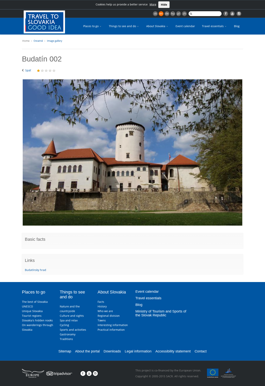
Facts (101, 302)
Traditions (66, 339)
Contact (201, 351)
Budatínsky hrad (35, 270)
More (153, 4)
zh (184, 13)
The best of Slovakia (35, 302)
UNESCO (27, 306)
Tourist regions (32, 316)
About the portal (87, 351)
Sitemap (64, 351)
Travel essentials (213, 26)
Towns (102, 320)
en (161, 13)
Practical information (111, 329)
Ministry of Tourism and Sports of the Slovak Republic (160, 313)
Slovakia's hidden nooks (37, 320)
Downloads (112, 351)
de (167, 13)
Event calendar (185, 26)
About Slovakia (156, 26)
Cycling (64, 325)
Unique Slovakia (32, 311)
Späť (28, 70)
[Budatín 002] (132, 152)
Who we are (105, 311)
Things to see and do (123, 26)
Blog (237, 26)
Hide (164, 4)
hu (173, 13)
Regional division (109, 316)
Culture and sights (72, 316)
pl (178, 13)
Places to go (91, 26)
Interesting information (113, 325)
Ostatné (38, 40)
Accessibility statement (173, 351)
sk (155, 13)
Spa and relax (69, 320)
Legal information (138, 351)
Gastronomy (67, 334)
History (102, 306)
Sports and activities (73, 329)
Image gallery (54, 40)
